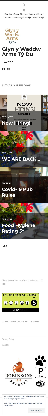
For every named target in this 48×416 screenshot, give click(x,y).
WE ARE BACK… (21, 159)
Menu (10, 61)
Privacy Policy (8, 339)
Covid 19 (5, 345)
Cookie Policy (8, 406)
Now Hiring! (16, 123)
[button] (18, 372)
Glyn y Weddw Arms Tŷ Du (21, 51)
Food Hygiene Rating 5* (18, 228)
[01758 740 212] (24, 5)
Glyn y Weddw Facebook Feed (20, 321)
